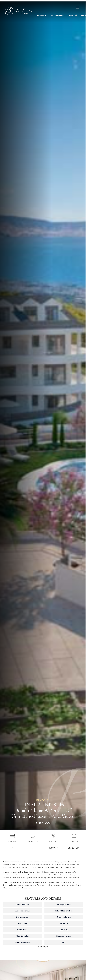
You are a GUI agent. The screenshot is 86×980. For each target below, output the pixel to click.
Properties (42, 15)
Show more (43, 947)
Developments (57, 15)
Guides (71, 15)
